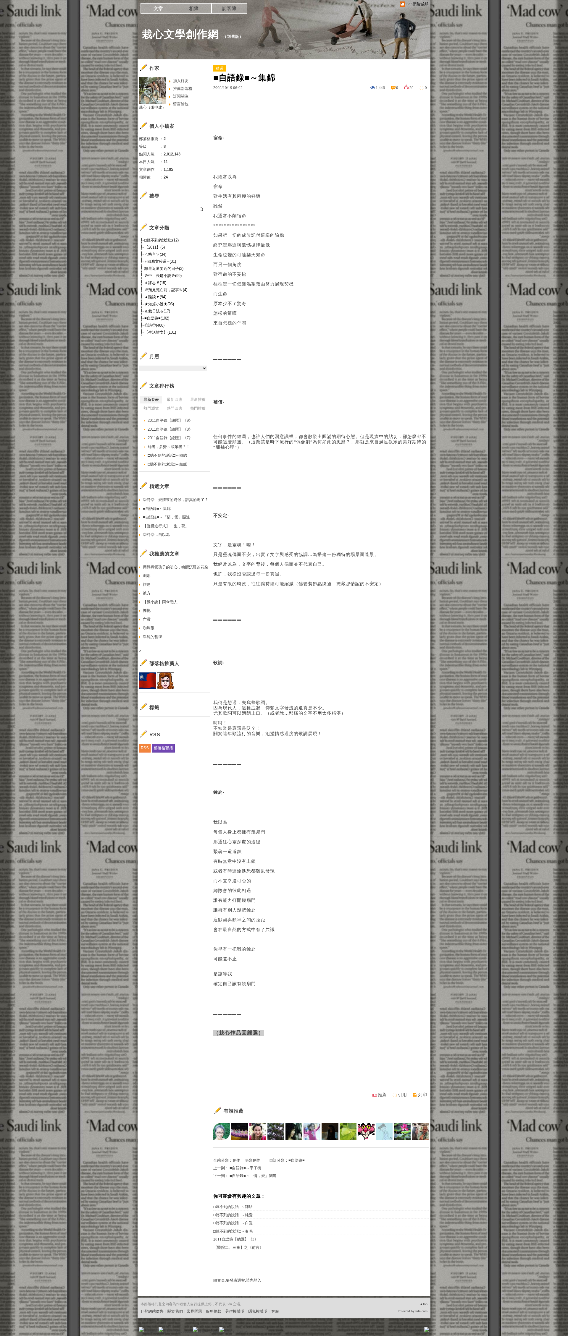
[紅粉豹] (366, 1131)
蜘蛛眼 (148, 628)
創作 (236, 1160)
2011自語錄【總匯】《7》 (170, 438)
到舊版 (233, 36)
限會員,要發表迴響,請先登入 (237, 1280)
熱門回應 (174, 408)
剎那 (147, 575)
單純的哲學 (152, 637)
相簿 (194, 8)
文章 (158, 8)
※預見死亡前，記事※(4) (165, 290)
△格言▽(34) (155, 254)
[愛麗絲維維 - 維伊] (330, 1131)
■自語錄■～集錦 (157, 508)
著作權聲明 (234, 1311)
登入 (389, 1331)
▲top (423, 1304)
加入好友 (180, 81)
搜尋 (202, 209)
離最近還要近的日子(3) (163, 268)
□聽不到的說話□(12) (161, 240)
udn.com (421, 1311)
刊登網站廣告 (152, 1311)
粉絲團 (151, 1331)
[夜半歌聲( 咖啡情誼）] (293, 1131)
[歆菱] (257, 1131)
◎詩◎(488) (154, 325)
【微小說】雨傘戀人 (160, 602)
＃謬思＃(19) (155, 283)
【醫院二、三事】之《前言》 (238, 1247)
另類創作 (252, 1160)
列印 (422, 1094)
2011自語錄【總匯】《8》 (170, 429)
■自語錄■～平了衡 (245, 1168)
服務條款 (213, 1311)
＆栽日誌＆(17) (157, 311)
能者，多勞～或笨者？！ (169, 447)
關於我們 (175, 1311)
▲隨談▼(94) (155, 297)
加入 (400, 1331)
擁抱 (147, 610)
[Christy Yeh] (312, 1131)
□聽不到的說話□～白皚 (233, 1223)
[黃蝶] (348, 1131)
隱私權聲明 (257, 1311)
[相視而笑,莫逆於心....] (384, 1131)
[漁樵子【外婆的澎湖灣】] (420, 1131)
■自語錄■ (296, 1160)
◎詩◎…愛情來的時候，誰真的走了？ (175, 499)
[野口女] (275, 1131)
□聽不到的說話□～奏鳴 (233, 1231)
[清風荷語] (402, 1131)
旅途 (147, 584)
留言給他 (180, 104)
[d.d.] (221, 1131)
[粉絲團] (141, 1329)
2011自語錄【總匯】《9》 (170, 420)
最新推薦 (198, 399)
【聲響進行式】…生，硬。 (166, 526)
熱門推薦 (198, 408)
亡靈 (147, 619)
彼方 (147, 593)
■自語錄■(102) (156, 318)
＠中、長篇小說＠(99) (163, 275)
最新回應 (174, 399)
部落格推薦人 (164, 663)
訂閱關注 (180, 96)
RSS (145, 748)
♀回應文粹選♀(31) (160, 261)
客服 (275, 1311)
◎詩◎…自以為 (156, 534)
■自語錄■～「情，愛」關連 (253, 1175)
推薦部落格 (182, 88)
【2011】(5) (154, 247)
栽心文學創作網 (180, 34)
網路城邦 (414, 1331)
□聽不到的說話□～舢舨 (167, 464)
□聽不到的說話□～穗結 (233, 1206)
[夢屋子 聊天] (239, 1131)
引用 (402, 1094)
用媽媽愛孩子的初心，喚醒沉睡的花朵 (175, 567)
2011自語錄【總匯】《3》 (235, 1239)
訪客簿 (229, 8)
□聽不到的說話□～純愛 (233, 1215)
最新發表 (151, 399)
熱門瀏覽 (151, 408)
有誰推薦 (234, 1110)
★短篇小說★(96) (159, 304)
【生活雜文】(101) (160, 332)
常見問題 (194, 1311)
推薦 (382, 1094)
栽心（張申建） (152, 107)
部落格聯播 (163, 748)
